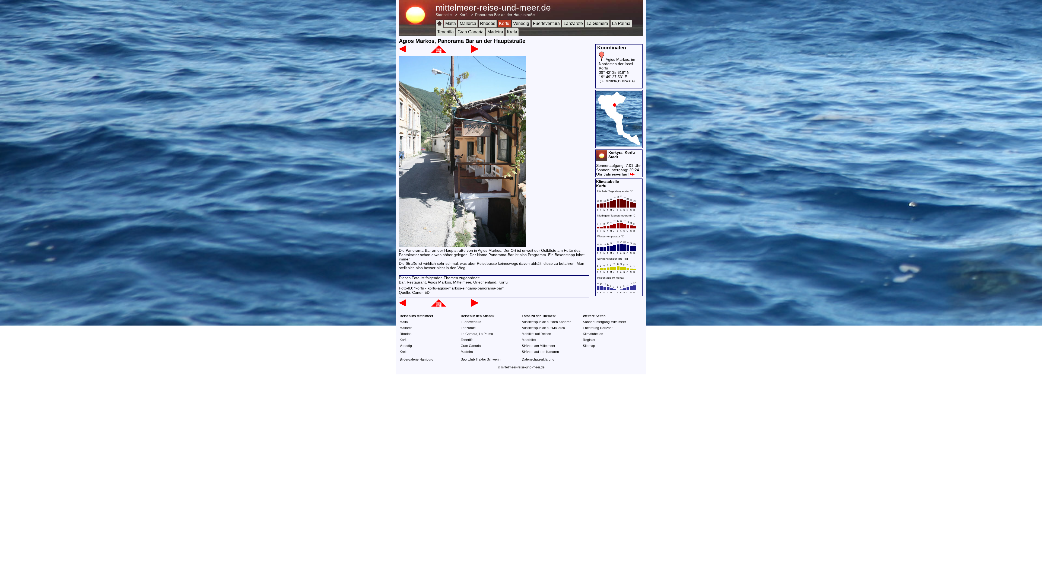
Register (589, 340)
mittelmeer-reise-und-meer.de (493, 7)
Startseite (444, 14)
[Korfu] (438, 51)
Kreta (512, 32)
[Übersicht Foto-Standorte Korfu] (619, 145)
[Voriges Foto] (402, 51)
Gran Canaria (471, 32)
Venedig (521, 23)
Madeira (495, 32)
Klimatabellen (593, 334)
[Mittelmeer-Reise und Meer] (439, 24)
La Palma (621, 23)
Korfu (464, 14)
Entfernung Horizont (597, 328)
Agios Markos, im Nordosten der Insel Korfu (617, 63)
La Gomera (597, 23)
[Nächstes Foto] (475, 51)
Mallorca (468, 23)
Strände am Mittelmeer (538, 346)
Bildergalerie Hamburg (416, 359)
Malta (450, 23)
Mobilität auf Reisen (536, 334)
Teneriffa (445, 32)
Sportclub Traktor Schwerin (481, 359)
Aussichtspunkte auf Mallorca (543, 328)
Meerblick (529, 340)
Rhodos (487, 23)
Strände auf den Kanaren (540, 352)
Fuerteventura (546, 23)
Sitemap (589, 346)
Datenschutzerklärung (538, 359)
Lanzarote (573, 23)
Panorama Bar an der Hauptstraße (505, 14)
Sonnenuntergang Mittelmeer (604, 322)
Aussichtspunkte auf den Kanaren (546, 322)
